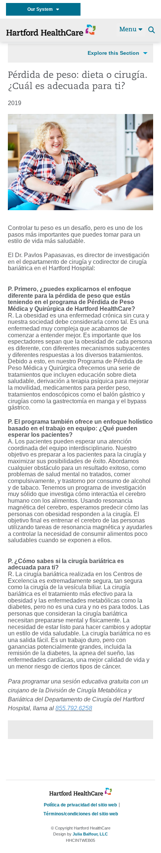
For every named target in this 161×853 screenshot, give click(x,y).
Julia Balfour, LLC (90, 834)
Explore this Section (113, 53)
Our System (41, 9)
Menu (129, 30)
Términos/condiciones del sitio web (80, 813)
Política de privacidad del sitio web (80, 805)
